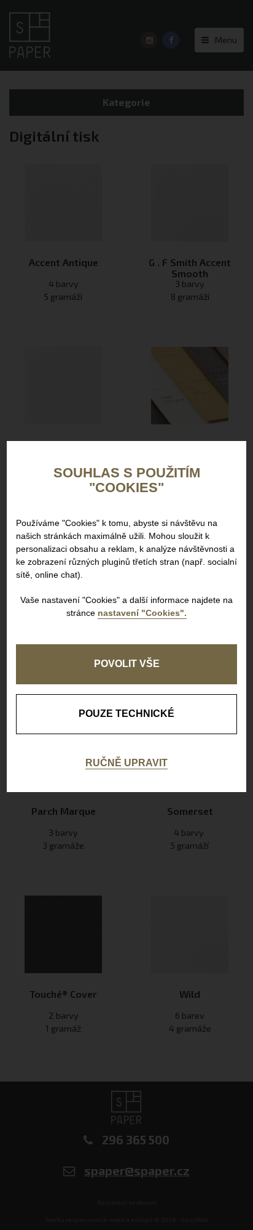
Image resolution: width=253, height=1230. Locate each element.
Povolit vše (127, 663)
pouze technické (126, 713)
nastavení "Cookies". (142, 613)
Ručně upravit (126, 763)
